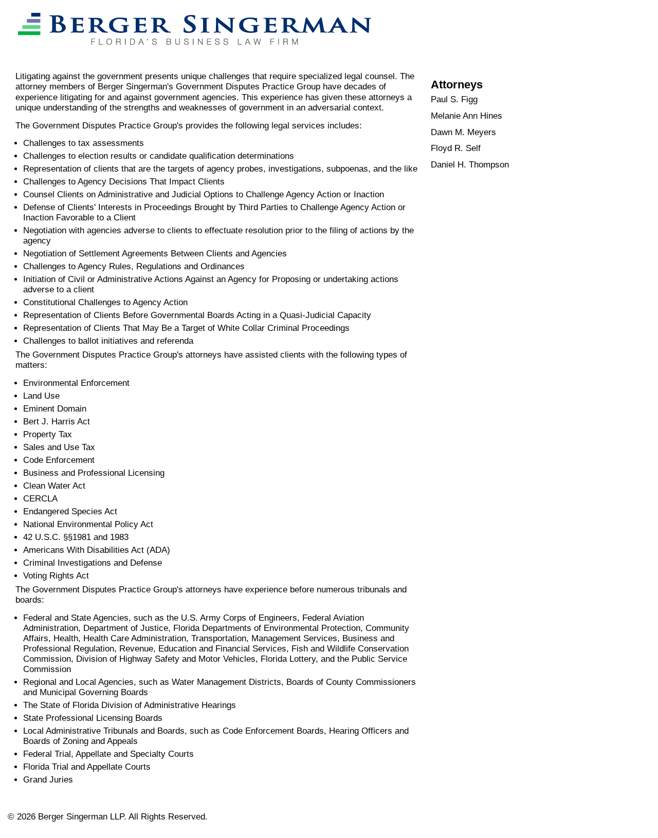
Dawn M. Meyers (463, 132)
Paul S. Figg (454, 99)
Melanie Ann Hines (466, 116)
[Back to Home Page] (189, 55)
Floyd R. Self (456, 148)
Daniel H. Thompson (470, 165)
